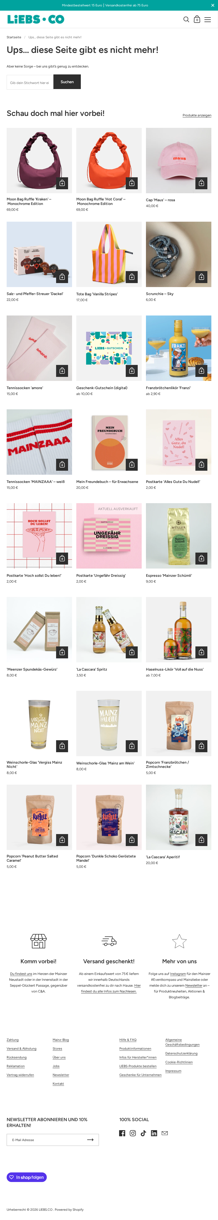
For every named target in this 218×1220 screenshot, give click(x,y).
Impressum (173, 1071)
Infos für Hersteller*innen (138, 1057)
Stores (57, 1048)
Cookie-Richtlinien (179, 1062)
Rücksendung (17, 1057)
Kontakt (58, 1084)
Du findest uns (21, 974)
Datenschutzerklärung (181, 1053)
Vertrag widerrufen (20, 1075)
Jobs (56, 1066)
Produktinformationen (135, 1048)
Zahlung (13, 1040)
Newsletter (193, 985)
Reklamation (16, 1066)
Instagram (178, 974)
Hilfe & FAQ (127, 1040)
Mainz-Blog (61, 1040)
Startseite (14, 37)
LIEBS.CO (46, 1209)
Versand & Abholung (21, 1048)
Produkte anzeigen (197, 115)
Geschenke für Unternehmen (140, 1075)
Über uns (59, 1057)
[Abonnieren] (90, 1140)
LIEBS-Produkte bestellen (138, 1066)
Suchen (67, 81)
